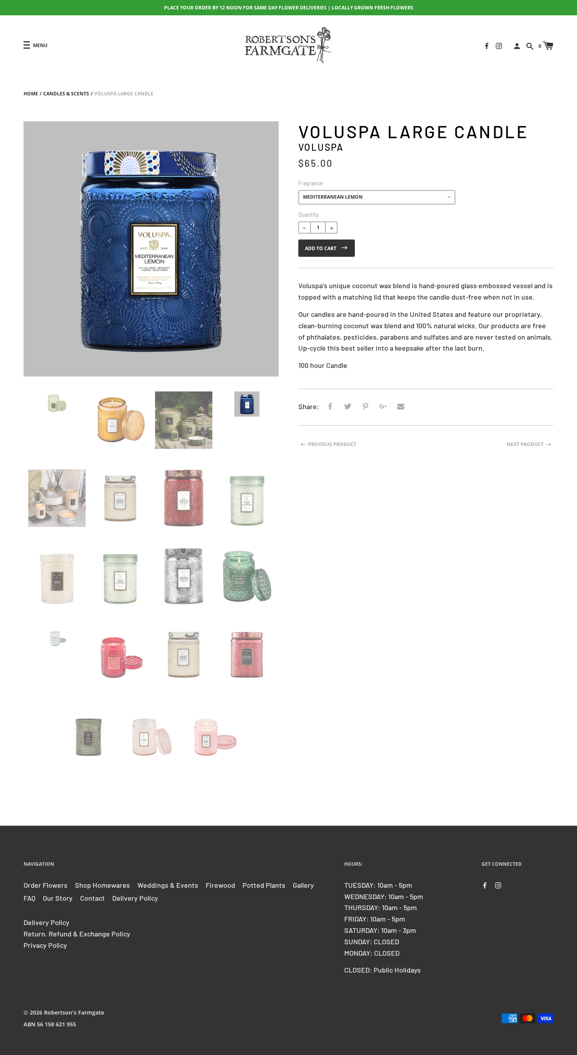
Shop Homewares (102, 885)
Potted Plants (264, 885)
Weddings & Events (167, 885)
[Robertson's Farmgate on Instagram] (499, 45)
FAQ (29, 898)
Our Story (58, 898)
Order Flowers (46, 885)
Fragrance (310, 183)
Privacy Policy (45, 945)
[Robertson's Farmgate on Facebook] (487, 45)
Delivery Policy (135, 898)
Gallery (303, 885)
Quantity (308, 214)
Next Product (525, 444)
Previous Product (332, 444)
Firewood (220, 885)
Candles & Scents (66, 93)
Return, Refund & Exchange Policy (77, 933)
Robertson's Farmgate (74, 1012)
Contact (92, 898)
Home (31, 93)
